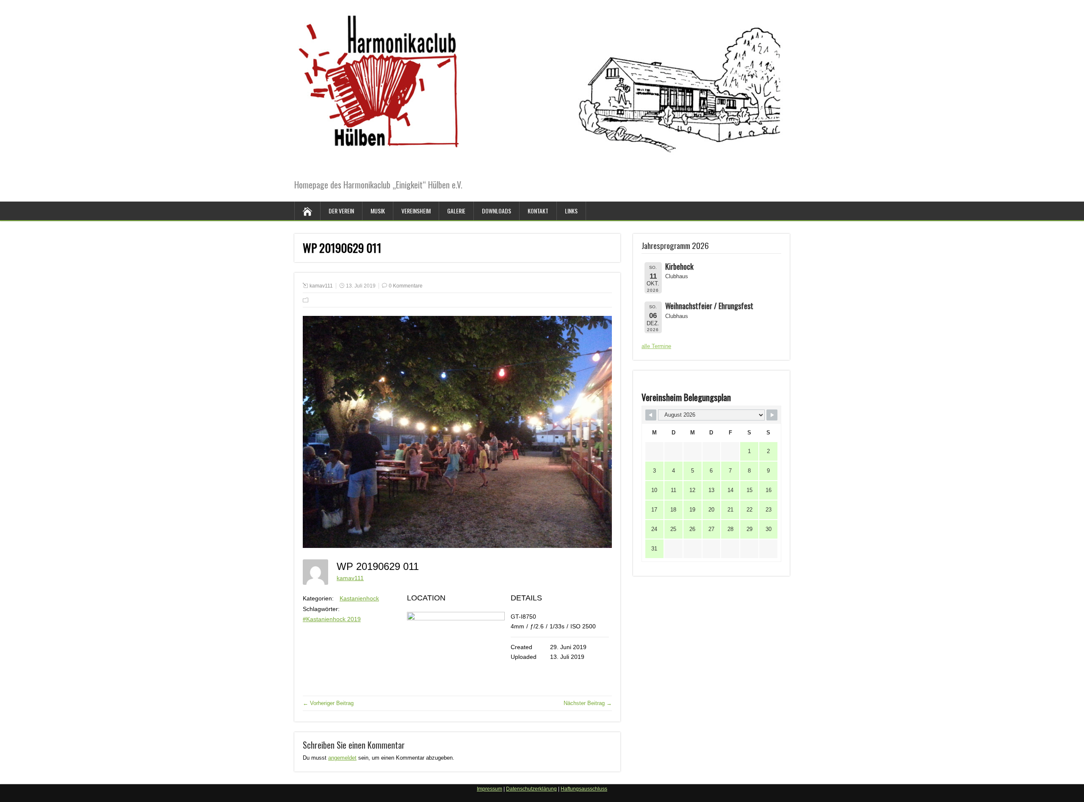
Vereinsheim (416, 210)
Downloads (496, 210)
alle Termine (656, 346)
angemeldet (342, 758)
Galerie (456, 210)
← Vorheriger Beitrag (328, 703)
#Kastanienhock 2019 (332, 619)
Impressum (489, 789)
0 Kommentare (406, 286)
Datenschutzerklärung (531, 789)
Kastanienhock (359, 598)
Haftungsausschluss (584, 789)
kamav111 (321, 286)
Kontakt (538, 210)
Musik (378, 210)
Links (571, 210)
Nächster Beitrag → (588, 703)
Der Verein (341, 210)
